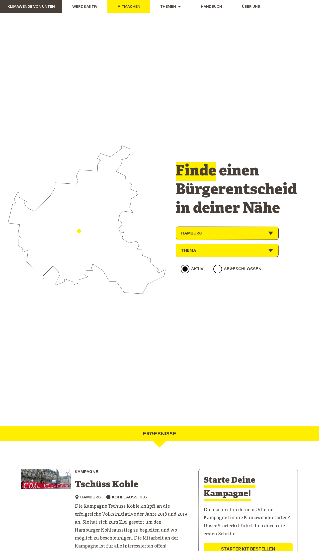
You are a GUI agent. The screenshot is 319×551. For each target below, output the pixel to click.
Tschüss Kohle (107, 484)
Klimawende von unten (31, 6)
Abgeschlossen (242, 269)
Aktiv (197, 269)
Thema (188, 250)
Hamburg (191, 233)
